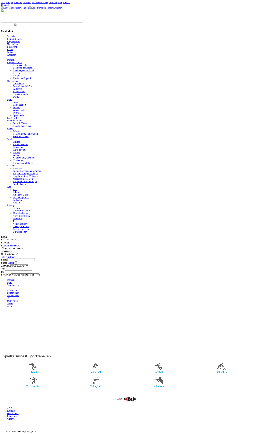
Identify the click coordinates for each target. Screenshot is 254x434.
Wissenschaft (19, 91)
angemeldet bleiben (14, 248)
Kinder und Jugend (22, 78)
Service (10, 139)
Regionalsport (13, 41)
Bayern (16, 73)
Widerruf (11, 419)
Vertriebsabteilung (21, 213)
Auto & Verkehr (20, 94)
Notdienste (18, 160)
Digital (16, 97)
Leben (10, 128)
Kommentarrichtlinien (23, 163)
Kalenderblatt (19, 149)
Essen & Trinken (21, 136)
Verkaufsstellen (20, 224)
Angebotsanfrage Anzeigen (25, 173)
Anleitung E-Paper (22, 2)
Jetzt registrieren (8, 257)
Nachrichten (12, 44)
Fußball (16, 107)
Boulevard (12, 47)
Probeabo (36, 2)
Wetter (10, 52)
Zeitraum (5, 265)
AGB (9, 408)
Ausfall (16, 202)
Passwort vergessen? (10, 245)
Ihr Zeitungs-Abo (21, 197)
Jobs (60, 2)
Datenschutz (13, 413)
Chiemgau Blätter (49, 2)
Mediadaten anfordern (23, 179)
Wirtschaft (17, 89)
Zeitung (10, 205)
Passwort (5, 242)
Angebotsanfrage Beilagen (25, 176)
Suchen (11, 263)
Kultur (10, 49)
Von (3, 268)
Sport (9, 99)
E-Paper (9, 2)
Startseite (11, 36)
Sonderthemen (19, 184)
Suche (4, 259)
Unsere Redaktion (21, 210)
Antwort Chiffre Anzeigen (25, 181)
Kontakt (66, 2)
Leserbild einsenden (22, 126)
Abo (3, 2)
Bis (2, 272)
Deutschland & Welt (22, 86)
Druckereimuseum (21, 229)
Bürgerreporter (20, 232)
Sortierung (6, 274)
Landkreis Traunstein (22, 67)
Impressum (12, 416)
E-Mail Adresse (8, 239)
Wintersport (18, 110)
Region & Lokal (14, 39)
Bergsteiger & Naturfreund (25, 134)
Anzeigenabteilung (21, 216)
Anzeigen (11, 55)
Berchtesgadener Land (23, 70)
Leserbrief (17, 218)
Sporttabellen (19, 115)
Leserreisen (18, 147)
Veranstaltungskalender (23, 157)
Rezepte (16, 152)
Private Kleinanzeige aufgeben (27, 171)
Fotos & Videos (14, 120)
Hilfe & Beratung (21, 144)
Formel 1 (17, 112)
